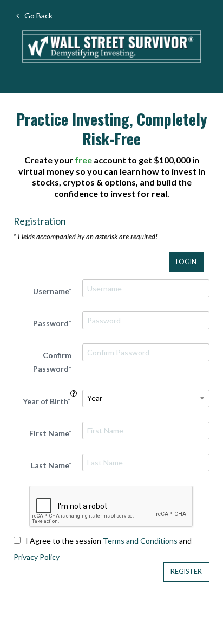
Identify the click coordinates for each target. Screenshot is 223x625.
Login (186, 262)
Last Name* (51, 465)
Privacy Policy (37, 557)
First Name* (50, 433)
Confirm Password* (52, 361)
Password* (52, 323)
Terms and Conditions (140, 540)
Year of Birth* (46, 401)
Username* (52, 291)
